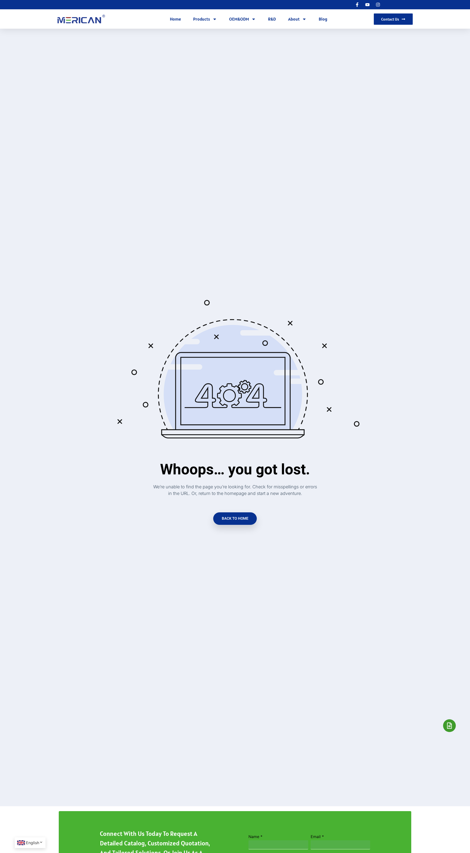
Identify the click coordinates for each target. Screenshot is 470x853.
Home (175, 19)
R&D (272, 19)
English (32, 842)
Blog (323, 19)
